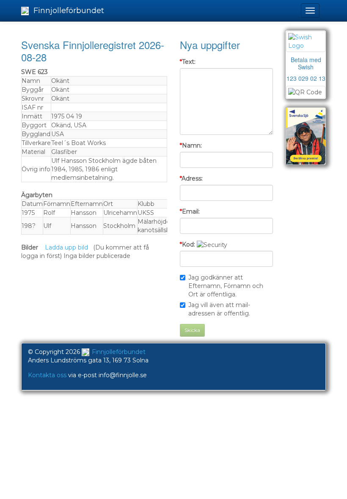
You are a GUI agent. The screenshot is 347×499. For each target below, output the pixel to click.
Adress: (191, 178)
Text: (188, 62)
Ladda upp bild (66, 247)
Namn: (191, 145)
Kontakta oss (47, 375)
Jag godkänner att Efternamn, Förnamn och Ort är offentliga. (225, 286)
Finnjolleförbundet (67, 10)
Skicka (192, 330)
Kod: (187, 244)
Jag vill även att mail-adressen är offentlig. (219, 309)
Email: (190, 211)
